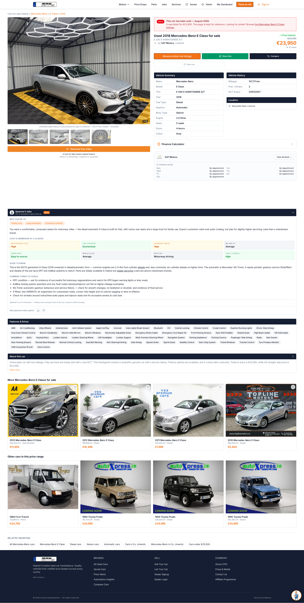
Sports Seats (169, 342)
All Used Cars (101, 564)
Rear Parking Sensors (21, 342)
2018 (62, 13)
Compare (275, 56)
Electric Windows (93, 333)
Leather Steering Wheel (82, 337)
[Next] (146, 71)
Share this (226, 56)
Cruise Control (219, 328)
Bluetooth (158, 328)
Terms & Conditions (262, 598)
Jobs (164, 4)
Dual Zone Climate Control (23, 333)
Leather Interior (60, 337)
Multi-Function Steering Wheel (149, 337)
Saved (193, 4)
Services (176, 4)
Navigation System (176, 337)
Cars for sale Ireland (18, 13)
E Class (53, 13)
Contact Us (221, 574)
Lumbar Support (123, 337)
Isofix (29, 337)
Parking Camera (219, 337)
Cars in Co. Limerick (135, 544)
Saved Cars (100, 569)
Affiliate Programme (225, 579)
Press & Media (222, 569)
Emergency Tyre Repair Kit (174, 333)
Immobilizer (16, 337)
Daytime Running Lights (241, 328)
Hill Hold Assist (281, 333)
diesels (141, 267)
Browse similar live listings (177, 56)
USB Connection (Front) (22, 347)
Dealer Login (161, 579)
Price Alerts (100, 574)
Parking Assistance (198, 337)
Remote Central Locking (70, 342)
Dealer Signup (162, 574)
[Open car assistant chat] (296, 595)
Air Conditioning (27, 328)
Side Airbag (136, 342)
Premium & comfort (54, 223)
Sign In (265, 4)
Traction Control (247, 342)
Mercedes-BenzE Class (52, 544)
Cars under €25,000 (199, 544)
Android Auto (62, 328)
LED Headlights (105, 337)
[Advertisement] (79, 183)
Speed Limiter (152, 342)
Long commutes (33, 223)
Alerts (209, 4)
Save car (191, 64)
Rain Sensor (271, 337)
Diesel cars (75, 544)
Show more (15, 370)
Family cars (16, 223)
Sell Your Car (161, 564)
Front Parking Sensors (201, 333)
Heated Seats (243, 333)
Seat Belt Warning (94, 342)
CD (168, 328)
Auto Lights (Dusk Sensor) (137, 328)
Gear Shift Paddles (224, 333)
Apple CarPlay (102, 328)
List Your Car (161, 569)
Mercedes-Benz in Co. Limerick (167, 544)
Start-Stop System (207, 342)
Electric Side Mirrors (71, 333)
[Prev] (12, 71)
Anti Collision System (81, 328)
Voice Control (43, 347)
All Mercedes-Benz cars (22, 544)
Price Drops (140, 4)
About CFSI (221, 564)
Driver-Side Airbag (265, 328)
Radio (259, 337)
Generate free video (81, 149)
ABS (13, 328)
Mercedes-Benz (39, 13)
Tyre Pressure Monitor (269, 342)
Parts (154, 4)
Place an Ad (244, 4)
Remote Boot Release (45, 342)
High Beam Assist (262, 333)
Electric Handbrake (48, 333)
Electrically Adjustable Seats (118, 333)
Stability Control (187, 342)
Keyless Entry (42, 337)
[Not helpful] (43, 310)
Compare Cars (101, 584)
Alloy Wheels (45, 328)
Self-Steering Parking (116, 342)
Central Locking (182, 328)
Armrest (117, 328)
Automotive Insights (104, 579)
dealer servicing (125, 270)
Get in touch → (39, 577)
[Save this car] (75, 387)
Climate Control (201, 328)
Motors (122, 4)
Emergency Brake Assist (147, 333)
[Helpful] (38, 310)
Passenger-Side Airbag (241, 337)
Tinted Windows (227, 342)
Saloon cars (93, 544)
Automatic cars (112, 544)
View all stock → (284, 157)
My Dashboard (224, 4)
